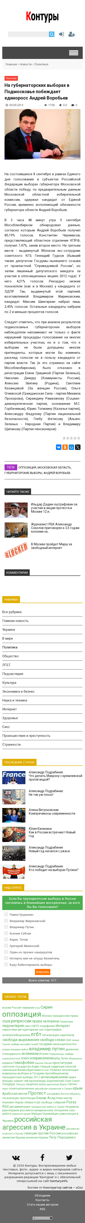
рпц (57, 1058)
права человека (45, 1021)
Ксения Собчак (20, 933)
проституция (62, 1063)
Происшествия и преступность (26, 736)
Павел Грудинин (21, 915)
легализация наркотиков (58, 1035)
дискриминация (19, 1106)
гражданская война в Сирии (47, 1106)
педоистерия (13, 1026)
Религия (55, 1070)
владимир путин (47, 1048)
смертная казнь (36, 1084)
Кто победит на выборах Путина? (53, 868)
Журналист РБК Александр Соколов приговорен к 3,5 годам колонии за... (55, 527)
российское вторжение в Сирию (53, 1088)
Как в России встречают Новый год (52, 832)
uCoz (79, 1187)
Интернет (9, 709)
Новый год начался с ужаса (49, 849)
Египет (45, 1070)
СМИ (68, 1040)
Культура (9, 683)
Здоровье (10, 718)
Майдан (37, 1113)
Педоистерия (12, 674)
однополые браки (57, 1084)
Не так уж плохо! (46, 792)
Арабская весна (14, 1094)
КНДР (37, 1102)
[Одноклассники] (65, 447)
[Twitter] (69, 1159)
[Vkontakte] (15, 1159)
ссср (37, 1007)
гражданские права (65, 1015)
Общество (10, 656)
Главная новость (15, 621)
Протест (37, 1093)
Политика (41, 64)
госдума (45, 1044)
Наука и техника (14, 700)
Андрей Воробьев (57, 473)
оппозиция (27, 467)
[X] (77, 447)
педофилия (47, 1026)
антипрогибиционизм (16, 1035)
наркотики (9, 1029)
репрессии (21, 1021)
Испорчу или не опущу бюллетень (35, 958)
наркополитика (11, 1058)
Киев (59, 1098)
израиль (7, 1063)
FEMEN (25, 1058)
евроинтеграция (21, 1113)
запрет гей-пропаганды (30, 1080)
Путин (64, 1058)
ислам (6, 1007)
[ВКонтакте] (58, 447)
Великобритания (29, 1070)
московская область (54, 467)
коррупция (58, 1066)
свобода (69, 1054)
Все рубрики (12, 612)
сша (6, 1021)
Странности (11, 745)
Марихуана (75, 1058)
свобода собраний (53, 1102)
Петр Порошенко (62, 1137)
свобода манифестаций (24, 1044)
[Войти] (60, 35)
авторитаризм (28, 1029)
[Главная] (42, 21)
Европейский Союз (59, 1080)
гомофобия (23, 1062)
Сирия (46, 1007)
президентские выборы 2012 (21, 1077)
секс (27, 1026)
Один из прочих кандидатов (31, 952)
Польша (20, 1084)
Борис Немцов (41, 1066)
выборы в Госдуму (30, 1073)
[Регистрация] (72, 35)
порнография (52, 1029)
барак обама (24, 1102)
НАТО (35, 1026)
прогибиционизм (56, 1073)
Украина (8, 630)
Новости (26, 64)
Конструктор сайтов (57, 1187)
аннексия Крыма (37, 1137)
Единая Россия (43, 1063)
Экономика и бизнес (18, 691)
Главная (11, 64)
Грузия (6, 1044)
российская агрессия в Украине (34, 1123)
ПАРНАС (72, 1084)
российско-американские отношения (44, 1110)
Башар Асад (46, 1098)
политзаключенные (21, 1088)
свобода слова (52, 1040)
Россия (16, 1007)
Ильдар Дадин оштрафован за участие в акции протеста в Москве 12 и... (54, 507)
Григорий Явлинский (24, 946)
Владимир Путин (22, 927)
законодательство (64, 1044)
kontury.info (59, 1181)
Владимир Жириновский (27, 921)
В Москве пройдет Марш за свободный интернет (51, 546)
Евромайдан (51, 1113)
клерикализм (42, 1058)
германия (28, 1007)
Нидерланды (56, 1054)
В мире (7, 638)
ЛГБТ (6, 665)
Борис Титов (19, 940)
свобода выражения (20, 1039)
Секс (6, 727)
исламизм (30, 1053)
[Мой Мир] (71, 447)
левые (75, 1040)
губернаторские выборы (23, 473)
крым (78, 1088)
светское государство (16, 1066)
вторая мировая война (15, 1049)
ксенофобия (53, 1093)
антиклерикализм (54, 1077)
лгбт (36, 1034)
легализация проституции (19, 1098)
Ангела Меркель (70, 1093)
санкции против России (42, 1133)
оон (41, 1029)
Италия (44, 1054)
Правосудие (66, 1021)
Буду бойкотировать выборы (31, 965)
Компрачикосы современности (52, 811)
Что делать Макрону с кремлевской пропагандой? (55, 775)
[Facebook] (42, 1159)
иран (5, 1088)
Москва (47, 1015)
